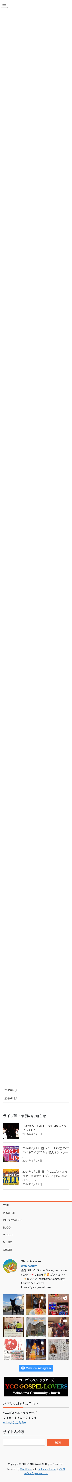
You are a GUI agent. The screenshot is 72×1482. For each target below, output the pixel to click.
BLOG (7, 1227)
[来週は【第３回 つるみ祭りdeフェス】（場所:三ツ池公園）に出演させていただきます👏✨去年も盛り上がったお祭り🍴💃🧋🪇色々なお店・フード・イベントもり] (13, 1349)
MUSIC (7, 1242)
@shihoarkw (29, 1265)
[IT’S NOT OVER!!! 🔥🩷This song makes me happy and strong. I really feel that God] (36, 1349)
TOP (6, 1205)
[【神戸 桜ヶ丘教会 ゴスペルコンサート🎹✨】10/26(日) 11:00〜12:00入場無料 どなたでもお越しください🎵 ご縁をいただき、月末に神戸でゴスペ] (36, 1327)
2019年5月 (11, 1098)
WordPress (26, 1469)
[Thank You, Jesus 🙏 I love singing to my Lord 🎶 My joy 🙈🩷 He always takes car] (58, 1327)
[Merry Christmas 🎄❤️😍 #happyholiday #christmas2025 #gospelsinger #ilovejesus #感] (58, 1304)
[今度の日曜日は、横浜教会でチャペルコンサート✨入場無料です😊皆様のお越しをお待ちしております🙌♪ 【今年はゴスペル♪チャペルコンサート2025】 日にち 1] (13, 1327)
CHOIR (7, 1249)
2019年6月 (11, 1090)
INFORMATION (13, 1220)
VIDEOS (8, 1234)
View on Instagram (38, 1368)
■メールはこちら (13, 1422)
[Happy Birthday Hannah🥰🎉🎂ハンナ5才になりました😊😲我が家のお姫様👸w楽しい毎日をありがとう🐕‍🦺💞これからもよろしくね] (36, 1304)
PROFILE (9, 1212)
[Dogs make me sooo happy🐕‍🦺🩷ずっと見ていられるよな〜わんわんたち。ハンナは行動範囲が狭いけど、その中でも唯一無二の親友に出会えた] (13, 1304)
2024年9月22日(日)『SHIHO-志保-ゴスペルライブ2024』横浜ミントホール (45, 1152)
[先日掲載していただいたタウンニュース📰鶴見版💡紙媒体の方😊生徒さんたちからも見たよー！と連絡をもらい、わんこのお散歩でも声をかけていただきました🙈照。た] (58, 1349)
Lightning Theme (47, 1469)
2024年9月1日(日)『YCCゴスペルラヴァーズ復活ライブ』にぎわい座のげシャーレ (45, 1176)
